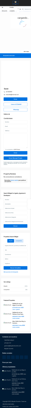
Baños (6, 259)
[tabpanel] (15, 258)
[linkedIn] (13, 357)
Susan (6, 89)
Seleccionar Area (9, 212)
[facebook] (4, 357)
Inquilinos (7, 263)
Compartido (7, 289)
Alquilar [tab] (11, 240)
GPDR (17, 406)
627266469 (9, 91)
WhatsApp (16, 109)
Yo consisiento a (12, 149)
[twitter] (8, 357)
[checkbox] (4, 149)
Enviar (15, 99)
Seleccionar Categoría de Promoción (14, 221)
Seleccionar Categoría (10, 217)
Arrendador (8, 204)
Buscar (16, 226)
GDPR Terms (17, 149)
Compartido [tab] (19, 240)
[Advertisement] (8, 13)
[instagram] (26, 357)
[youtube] (21, 357)
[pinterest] (17, 357)
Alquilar (5, 286)
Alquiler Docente (8, 348)
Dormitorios (8, 254)
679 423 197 (7, 343)
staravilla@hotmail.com (12, 94)
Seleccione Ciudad (9, 208)
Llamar (16, 104)
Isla (6, 250)
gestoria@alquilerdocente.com (12, 346)
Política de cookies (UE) (9, 406)
